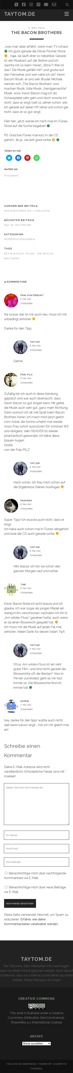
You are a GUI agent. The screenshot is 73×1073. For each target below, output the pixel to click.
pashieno (26, 500)
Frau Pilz (26, 374)
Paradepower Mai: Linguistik (27, 210)
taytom (35, 342)
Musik (30, 253)
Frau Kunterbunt (32, 295)
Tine (23, 584)
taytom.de (19, 14)
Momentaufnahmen (19, 239)
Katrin (24, 701)
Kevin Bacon (14, 253)
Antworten (26, 303)
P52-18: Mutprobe (17, 225)
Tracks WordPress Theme (27, 1064)
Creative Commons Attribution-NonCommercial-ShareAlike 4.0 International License (36, 1017)
